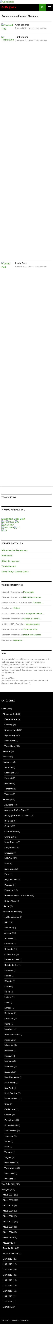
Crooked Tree (22, 24)
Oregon (7, 1114)
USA (5, 922)
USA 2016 (7, 1280)
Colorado (8, 949)
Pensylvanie (10, 1120)
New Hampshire (11, 1077)
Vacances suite (33, 624)
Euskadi (8, 778)
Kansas (7, 1008)
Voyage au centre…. (35, 613)
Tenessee (8, 1136)
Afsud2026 (8, 1243)
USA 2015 (7, 1275)
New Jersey (9, 1082)
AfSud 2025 (8, 1237)
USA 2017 (7, 1285)
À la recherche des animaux (14, 550)
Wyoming (8, 1179)
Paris (6, 874)
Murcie (7, 783)
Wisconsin (9, 1173)
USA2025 (7, 1307)
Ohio (6, 1104)
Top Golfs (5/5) (8, 1184)
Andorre (6, 751)
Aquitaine (8, 805)
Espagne (7, 762)
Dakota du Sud (11, 965)
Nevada (8, 1072)
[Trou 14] (22, 519)
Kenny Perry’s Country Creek (15, 571)
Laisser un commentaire (37, 28)
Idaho (7, 986)
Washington (9, 1163)
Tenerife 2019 (9, 1248)
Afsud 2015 (8, 1200)
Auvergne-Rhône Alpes (15, 810)
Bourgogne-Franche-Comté (17, 815)
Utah (6, 1146)
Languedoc (9, 847)
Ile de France (10, 842)
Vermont (8, 1152)
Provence (8, 890)
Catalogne (9, 773)
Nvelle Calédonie (11, 911)
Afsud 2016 (8, 1205)
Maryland (8, 1029)
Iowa (6, 1002)
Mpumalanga (10, 735)
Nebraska (8, 1066)
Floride (7, 976)
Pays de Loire (10, 879)
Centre (7, 826)
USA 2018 (7, 1291)
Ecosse (6, 756)
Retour (17, 608)
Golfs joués (8, 7)
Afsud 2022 (8, 1221)
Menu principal (49, 7)
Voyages (5, 1189)
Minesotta (9, 1045)
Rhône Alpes (10, 901)
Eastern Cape (10, 719)
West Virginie (10, 1168)
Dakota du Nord (11, 959)
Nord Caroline (10, 1093)
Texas (7, 1141)
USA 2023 (7, 1301)
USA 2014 (7, 1269)
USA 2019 (7, 1296)
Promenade (6, 555)
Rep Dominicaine (11, 917)
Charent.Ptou (10, 831)
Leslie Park (21, 263)
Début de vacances (10, 561)
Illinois (7, 992)
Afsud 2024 (8, 1232)
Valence (8, 794)
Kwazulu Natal (11, 730)
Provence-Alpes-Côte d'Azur (17, 895)
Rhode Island (10, 1125)
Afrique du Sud (10, 714)
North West (9, 740)
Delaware (8, 970)
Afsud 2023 (8, 1227)
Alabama (8, 927)
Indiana (7, 997)
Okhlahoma (9, 1109)
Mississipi (8, 1050)
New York (8, 1088)
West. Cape (9, 746)
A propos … (38, 602)
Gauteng (8, 724)
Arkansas (8, 938)
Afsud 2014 (8, 1195)
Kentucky (8, 1013)
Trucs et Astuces (10, 1253)
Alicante (8, 767)
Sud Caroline (10, 1130)
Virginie (7, 1157)
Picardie (8, 885)
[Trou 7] (3, 521)
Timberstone (21, 37)
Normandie (9, 869)
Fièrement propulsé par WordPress (15, 1320)
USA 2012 (7, 1259)
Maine (7, 1024)
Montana (8, 1061)
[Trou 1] (7, 519)
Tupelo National (8, 566)
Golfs (3, 708)
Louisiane (8, 1018)
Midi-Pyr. (8, 858)
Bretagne (8, 821)
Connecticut (9, 954)
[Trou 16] (17, 519)
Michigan (8, 1040)
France (6, 799)
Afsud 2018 (8, 1211)
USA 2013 (7, 1264)
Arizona (7, 933)
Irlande (6, 906)
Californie (8, 943)
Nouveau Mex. (11, 1098)
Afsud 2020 (8, 1216)
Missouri (8, 1056)
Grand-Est (9, 837)
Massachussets (11, 1034)
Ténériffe (8, 789)
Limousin (8, 853)
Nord (6, 863)
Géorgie (8, 981)
